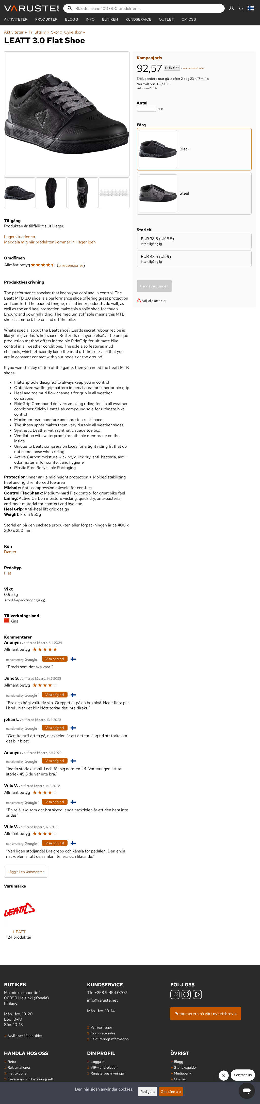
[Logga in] (231, 8)
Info (90, 19)
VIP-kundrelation (104, 1067)
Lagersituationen (19, 236)
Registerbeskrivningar (108, 1073)
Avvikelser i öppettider (25, 1035)
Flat (7, 573)
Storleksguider (185, 1067)
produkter (46, 19)
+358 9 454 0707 (110, 992)
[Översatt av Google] (21, 659)
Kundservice (139, 19)
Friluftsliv (39, 32)
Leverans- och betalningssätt (30, 1079)
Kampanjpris (149, 57)
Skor (56, 32)
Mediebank (182, 1073)
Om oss (189, 19)
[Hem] (31, 8)
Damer (10, 551)
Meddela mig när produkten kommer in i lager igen (50, 242)
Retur (12, 1061)
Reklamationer (19, 1067)
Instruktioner (18, 1073)
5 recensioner (70, 265)
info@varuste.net (102, 1000)
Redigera (147, 1091)
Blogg (178, 1061)
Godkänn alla (171, 1091)
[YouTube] (197, 995)
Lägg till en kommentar (26, 871)
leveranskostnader (194, 68)
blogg (71, 19)
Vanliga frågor (101, 1027)
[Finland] (252, 8)
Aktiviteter (16, 19)
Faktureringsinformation (110, 1038)
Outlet (166, 19)
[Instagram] (186, 995)
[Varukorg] (240, 8)
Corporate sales (103, 1033)
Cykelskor (74, 32)
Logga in (97, 1061)
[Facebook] (175, 995)
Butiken (110, 19)
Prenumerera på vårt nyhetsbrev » (205, 1013)
